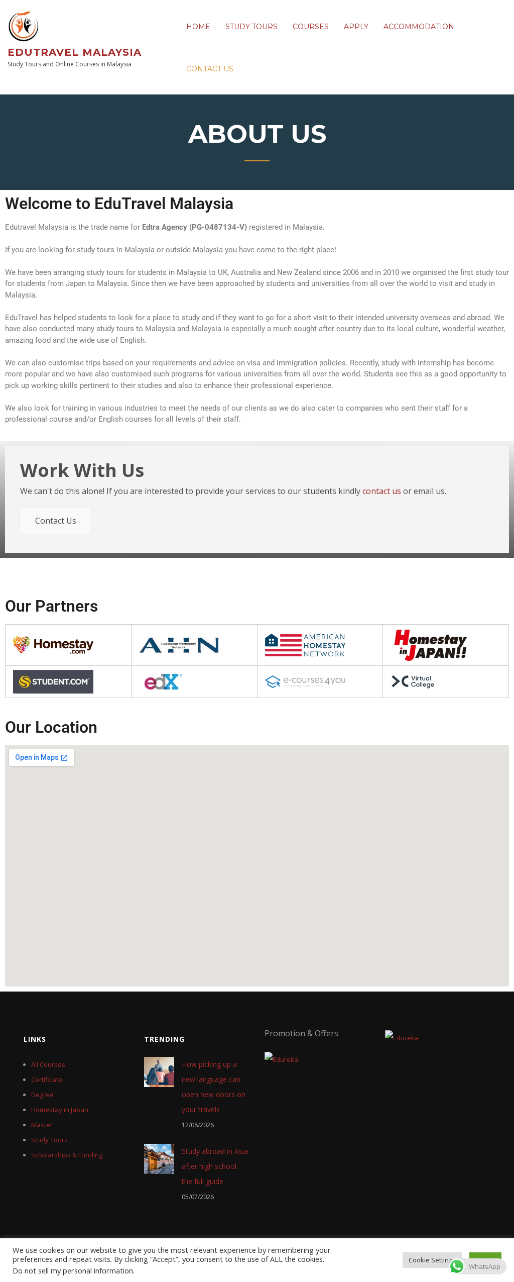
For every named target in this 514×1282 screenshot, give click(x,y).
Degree (42, 1094)
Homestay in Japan (59, 1109)
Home (198, 26)
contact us (381, 491)
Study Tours (251, 26)
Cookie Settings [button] (432, 1259)
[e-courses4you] (305, 681)
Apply (356, 26)
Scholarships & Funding (66, 1154)
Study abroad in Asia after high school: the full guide (215, 1166)
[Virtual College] (413, 681)
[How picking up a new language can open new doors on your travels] (159, 1071)
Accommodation (418, 26)
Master (42, 1124)
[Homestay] (53, 644)
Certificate (46, 1079)
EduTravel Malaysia (75, 52)
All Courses (48, 1064)
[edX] (161, 681)
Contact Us (209, 68)
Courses (311, 26)
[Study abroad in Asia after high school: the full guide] (159, 1158)
